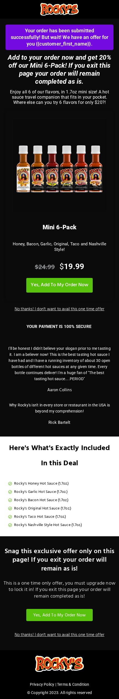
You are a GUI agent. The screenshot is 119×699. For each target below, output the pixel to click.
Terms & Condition (73, 684)
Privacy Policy (42, 684)
